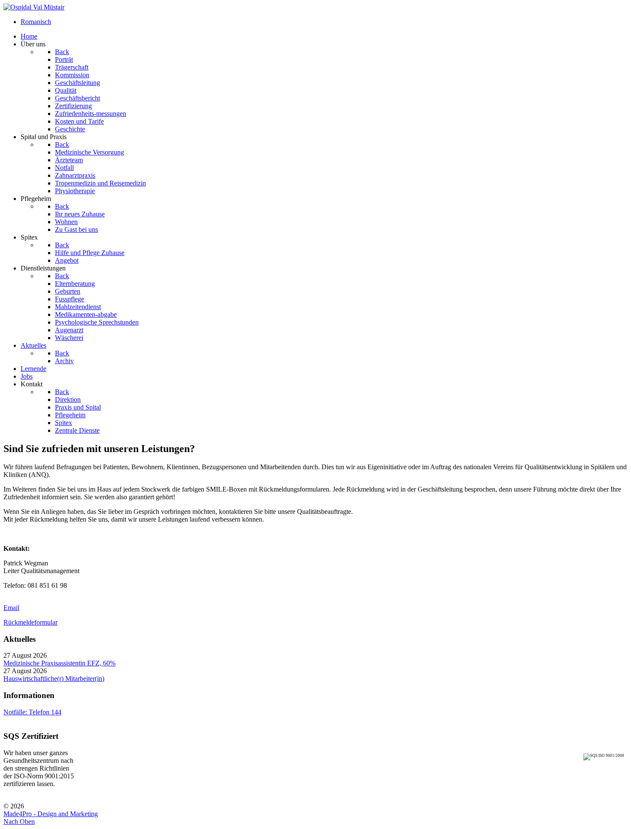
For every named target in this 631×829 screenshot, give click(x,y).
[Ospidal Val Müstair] (33, 7)
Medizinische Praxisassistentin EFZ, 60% (59, 663)
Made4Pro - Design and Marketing (50, 813)
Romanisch (36, 21)
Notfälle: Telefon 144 (32, 712)
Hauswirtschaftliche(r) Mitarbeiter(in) (53, 678)
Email (11, 607)
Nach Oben (19, 821)
